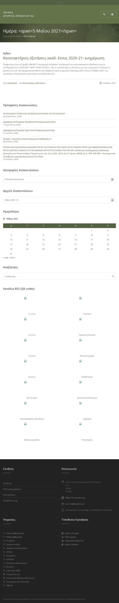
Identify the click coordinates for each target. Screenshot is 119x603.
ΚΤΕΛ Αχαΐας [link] (70, 537)
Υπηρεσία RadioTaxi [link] (74, 540)
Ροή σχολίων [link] (9, 494)
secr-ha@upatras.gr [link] (74, 503)
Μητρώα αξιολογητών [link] (16, 563)
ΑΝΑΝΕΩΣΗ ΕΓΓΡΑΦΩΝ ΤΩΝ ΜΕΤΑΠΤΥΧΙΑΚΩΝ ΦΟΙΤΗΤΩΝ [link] (29, 122)
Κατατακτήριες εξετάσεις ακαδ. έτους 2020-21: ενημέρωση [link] (53, 57)
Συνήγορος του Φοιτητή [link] (17, 581)
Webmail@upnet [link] (14, 537)
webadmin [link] (12, 83)
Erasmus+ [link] (11, 555)
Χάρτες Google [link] (72, 533)
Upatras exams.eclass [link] (16, 548)
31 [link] (11, 253)
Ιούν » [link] (12, 257)
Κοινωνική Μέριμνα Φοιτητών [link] (20, 578)
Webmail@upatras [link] (15, 533)
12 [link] (43, 239)
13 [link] (59, 239)
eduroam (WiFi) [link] (13, 570)
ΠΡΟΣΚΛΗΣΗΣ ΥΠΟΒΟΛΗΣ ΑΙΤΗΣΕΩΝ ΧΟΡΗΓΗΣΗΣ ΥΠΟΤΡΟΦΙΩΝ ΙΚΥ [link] (34, 113)
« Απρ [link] (6, 257)
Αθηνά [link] (9, 585)
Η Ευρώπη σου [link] (13, 574)
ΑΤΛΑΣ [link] (9, 551)
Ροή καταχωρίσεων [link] (12, 489)
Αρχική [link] (6, 36)
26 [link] (43, 249)
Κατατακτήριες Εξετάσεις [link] (33, 83)
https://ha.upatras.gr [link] (75, 497)
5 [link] (43, 235)
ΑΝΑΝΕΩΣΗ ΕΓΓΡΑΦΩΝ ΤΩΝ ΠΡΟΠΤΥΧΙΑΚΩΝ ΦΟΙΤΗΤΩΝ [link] (29, 130)
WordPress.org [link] (10, 500)
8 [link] (91, 235)
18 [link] (27, 244)
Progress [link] (10, 540)
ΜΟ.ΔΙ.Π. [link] (10, 566)
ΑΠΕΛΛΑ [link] (10, 559)
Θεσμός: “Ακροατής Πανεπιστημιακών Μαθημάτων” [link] (27, 138)
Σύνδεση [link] (7, 483)
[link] (112, 14)
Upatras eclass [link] (13, 544)
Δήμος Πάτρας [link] (71, 544)
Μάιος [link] (19, 36)
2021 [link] (13, 36)
